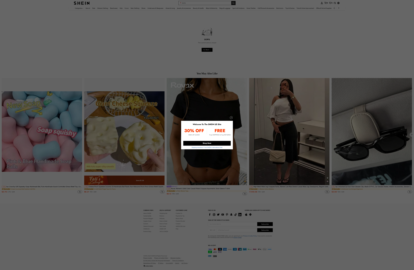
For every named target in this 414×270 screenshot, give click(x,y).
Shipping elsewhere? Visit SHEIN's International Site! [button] (207, 147)
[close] (231, 117)
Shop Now (207, 143)
